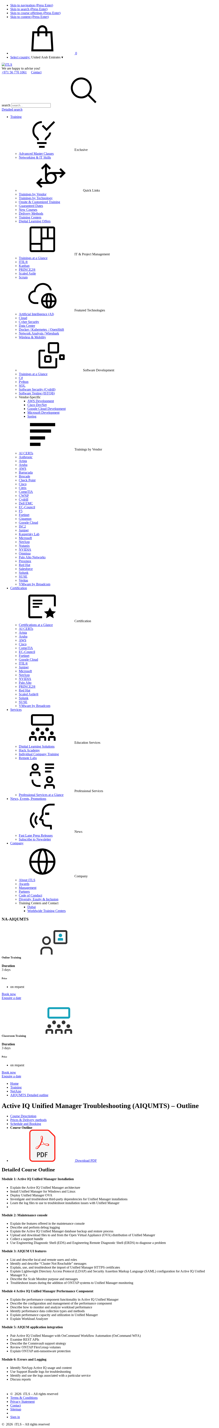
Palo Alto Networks (32, 557)
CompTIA (26, 492)
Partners (24, 891)
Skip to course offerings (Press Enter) (35, 13)
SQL (22, 385)
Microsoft (25, 538)
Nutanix (24, 545)
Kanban (24, 266)
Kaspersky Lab (29, 534)
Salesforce (26, 569)
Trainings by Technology (36, 198)
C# (21, 378)
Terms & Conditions (24, 1398)
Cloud (23, 318)
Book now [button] (9, 994)
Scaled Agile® (28, 694)
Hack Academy (29, 750)
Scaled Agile (27, 273)
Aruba (23, 465)
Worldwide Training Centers (46, 911)
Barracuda (26, 472)
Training (16, 117)
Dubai (31, 907)
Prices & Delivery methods (28, 1120)
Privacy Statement (22, 1401)
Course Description (23, 1116)
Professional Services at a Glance (41, 795)
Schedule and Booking (25, 1124)
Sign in (15, 1417)
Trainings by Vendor (32, 194)
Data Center (27, 325)
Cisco (23, 484)
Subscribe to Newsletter (35, 839)
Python (23, 382)
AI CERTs (26, 453)
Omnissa (25, 553)
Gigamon (25, 519)
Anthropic (26, 457)
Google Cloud (28, 522)
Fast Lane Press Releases (36, 835)
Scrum (23, 277)
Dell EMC (26, 503)
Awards (24, 884)
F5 (20, 511)
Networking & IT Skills (35, 157)
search (6, 105)
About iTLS (27, 880)
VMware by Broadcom (34, 584)
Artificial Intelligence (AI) (36, 314)
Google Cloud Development (46, 409)
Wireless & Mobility (32, 337)
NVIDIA (25, 549)
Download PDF (85, 1160)
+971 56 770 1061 (14, 72)
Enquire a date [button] (11, 998)
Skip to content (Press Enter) (29, 17)
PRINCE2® (27, 269)
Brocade (24, 476)
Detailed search (12, 109)
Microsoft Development (43, 412)
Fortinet (24, 515)
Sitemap (15, 1409)
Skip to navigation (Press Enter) (31, 5)
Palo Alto (25, 682)
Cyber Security (29, 322)
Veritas (23, 580)
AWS (22, 468)
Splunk (23, 572)
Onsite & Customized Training (39, 202)
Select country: (20, 57)
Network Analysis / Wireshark (39, 333)
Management (27, 888)
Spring (31, 416)
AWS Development (40, 401)
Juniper (24, 530)
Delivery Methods (31, 213)
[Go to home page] (7, 64)
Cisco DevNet (37, 405)
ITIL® (23, 262)
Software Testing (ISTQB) (37, 393)
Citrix (23, 488)
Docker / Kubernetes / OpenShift (41, 329)
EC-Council (27, 507)
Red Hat (24, 565)
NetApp (24, 542)
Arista (23, 461)
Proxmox (25, 561)
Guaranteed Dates (31, 206)
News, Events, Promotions (28, 798)
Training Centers (30, 217)
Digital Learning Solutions (37, 746)
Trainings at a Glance (33, 258)
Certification (18, 588)
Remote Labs (28, 758)
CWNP (24, 495)
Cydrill (23, 499)
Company (17, 843)
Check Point (27, 480)
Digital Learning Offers (34, 221)
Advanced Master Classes (36, 153)
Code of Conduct (30, 895)
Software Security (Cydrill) (37, 389)
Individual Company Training (39, 754)
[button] (47, 57)
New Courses (28, 209)
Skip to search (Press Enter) (28, 9)
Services (16, 709)
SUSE (23, 576)
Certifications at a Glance (36, 625)
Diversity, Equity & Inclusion (38, 899)
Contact (36, 72)
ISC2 (22, 526)
